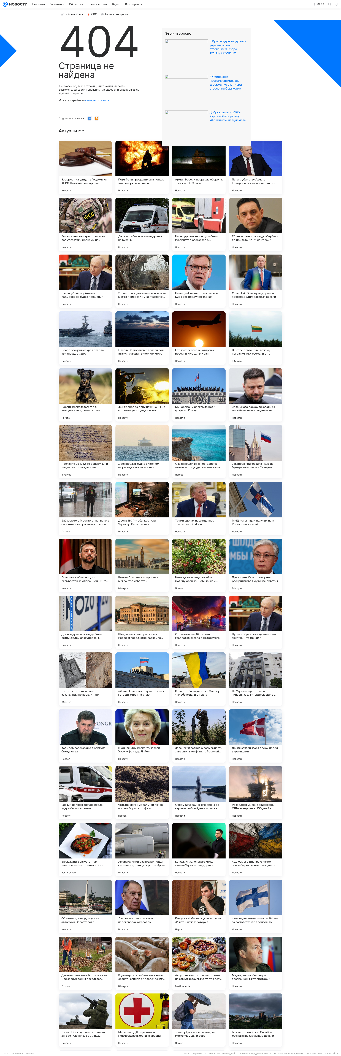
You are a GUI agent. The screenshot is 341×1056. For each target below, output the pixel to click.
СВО (94, 14)
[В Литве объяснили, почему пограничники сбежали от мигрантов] (255, 338)
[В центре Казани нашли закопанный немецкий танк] (85, 679)
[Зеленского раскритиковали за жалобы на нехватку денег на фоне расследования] (255, 395)
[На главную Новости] (17, 4)
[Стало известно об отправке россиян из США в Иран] (199, 338)
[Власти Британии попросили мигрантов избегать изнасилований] (142, 565)
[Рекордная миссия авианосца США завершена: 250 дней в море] (255, 792)
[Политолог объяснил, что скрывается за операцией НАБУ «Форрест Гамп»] (85, 565)
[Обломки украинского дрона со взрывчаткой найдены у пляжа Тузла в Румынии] (199, 792)
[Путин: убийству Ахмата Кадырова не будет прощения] (85, 281)
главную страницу (97, 100)
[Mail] (5, 4)
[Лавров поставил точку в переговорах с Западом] (142, 906)
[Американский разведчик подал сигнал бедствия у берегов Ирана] (142, 849)
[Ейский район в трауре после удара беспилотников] (85, 792)
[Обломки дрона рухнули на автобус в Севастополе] (85, 906)
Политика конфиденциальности (255, 1053)
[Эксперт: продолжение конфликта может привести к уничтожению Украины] (142, 281)
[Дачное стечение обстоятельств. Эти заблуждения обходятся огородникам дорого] (85, 963)
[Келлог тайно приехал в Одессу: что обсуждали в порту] (199, 679)
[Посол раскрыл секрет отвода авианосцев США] (85, 338)
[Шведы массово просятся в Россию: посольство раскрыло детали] (142, 622)
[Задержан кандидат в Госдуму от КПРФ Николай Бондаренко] (85, 167)
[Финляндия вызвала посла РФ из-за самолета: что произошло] (255, 906)
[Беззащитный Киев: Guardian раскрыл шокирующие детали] (255, 1020)
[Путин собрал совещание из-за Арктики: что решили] (255, 622)
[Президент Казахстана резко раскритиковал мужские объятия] (255, 565)
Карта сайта (331, 1053)
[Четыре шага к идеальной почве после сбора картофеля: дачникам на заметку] (142, 792)
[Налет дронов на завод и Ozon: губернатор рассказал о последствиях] (199, 224)
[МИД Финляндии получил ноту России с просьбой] (255, 508)
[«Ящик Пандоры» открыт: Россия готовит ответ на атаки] (142, 679)
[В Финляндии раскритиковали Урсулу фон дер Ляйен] (142, 736)
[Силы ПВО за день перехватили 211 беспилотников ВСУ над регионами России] (85, 1020)
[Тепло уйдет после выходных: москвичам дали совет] (199, 1020)
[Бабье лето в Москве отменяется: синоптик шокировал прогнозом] (85, 508)
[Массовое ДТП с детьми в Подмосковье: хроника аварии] (142, 1020)
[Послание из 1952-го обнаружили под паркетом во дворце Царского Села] (85, 451)
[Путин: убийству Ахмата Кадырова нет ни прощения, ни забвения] (255, 167)
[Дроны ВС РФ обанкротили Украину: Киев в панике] (142, 508)
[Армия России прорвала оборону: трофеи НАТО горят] (199, 167)
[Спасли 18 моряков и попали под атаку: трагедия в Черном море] (142, 338)
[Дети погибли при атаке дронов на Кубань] (142, 224)
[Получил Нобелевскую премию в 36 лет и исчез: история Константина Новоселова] (199, 906)
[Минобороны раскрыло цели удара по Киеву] (199, 395)
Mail (6, 1053)
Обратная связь (314, 1053)
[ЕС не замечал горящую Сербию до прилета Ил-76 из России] (255, 224)
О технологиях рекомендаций (220, 1053)
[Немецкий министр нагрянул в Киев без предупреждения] (199, 281)
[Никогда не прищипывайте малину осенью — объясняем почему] (199, 565)
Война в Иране (74, 14)
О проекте (197, 1053)
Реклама (30, 1053)
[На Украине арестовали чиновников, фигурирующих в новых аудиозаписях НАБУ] (255, 679)
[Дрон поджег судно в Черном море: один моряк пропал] (142, 451)
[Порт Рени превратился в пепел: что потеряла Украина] (142, 167)
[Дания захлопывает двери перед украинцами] (255, 736)
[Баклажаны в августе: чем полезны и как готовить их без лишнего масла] (85, 849)
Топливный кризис (117, 14)
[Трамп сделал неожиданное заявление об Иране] (199, 508)
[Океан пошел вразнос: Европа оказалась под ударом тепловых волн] (199, 451)
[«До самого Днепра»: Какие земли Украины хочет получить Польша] (255, 849)
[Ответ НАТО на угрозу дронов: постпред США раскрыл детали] (255, 281)
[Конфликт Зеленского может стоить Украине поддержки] (199, 849)
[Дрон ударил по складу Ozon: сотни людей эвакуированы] (85, 622)
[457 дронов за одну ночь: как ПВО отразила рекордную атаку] (142, 395)
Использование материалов (288, 1053)
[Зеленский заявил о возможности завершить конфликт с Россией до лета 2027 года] (199, 736)
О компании (17, 1053)
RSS (186, 1053)
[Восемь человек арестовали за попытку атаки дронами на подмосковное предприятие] (85, 224)
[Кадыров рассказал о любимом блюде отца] (85, 736)
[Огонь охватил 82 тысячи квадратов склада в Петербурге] (199, 622)
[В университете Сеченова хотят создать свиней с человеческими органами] (142, 963)
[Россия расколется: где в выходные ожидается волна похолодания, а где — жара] (85, 395)
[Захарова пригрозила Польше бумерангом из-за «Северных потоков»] (255, 451)
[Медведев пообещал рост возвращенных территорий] (255, 963)
